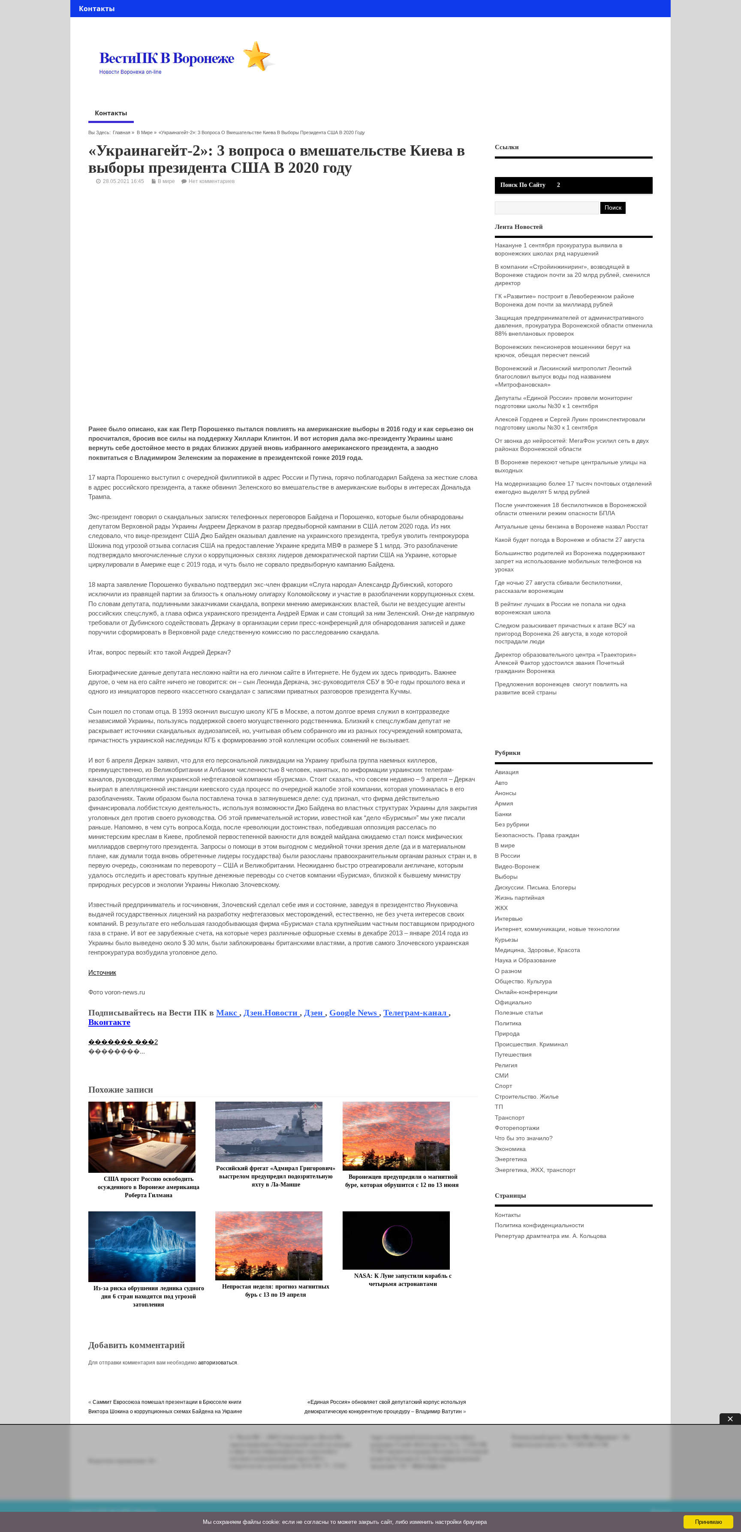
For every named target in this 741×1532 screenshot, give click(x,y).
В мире (145, 132)
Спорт (503, 1086)
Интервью (509, 919)
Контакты (97, 8)
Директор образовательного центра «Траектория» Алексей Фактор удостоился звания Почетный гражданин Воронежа (565, 663)
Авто (501, 783)
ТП (499, 1107)
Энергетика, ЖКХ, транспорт (535, 1170)
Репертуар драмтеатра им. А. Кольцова (550, 1236)
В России (507, 856)
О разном (508, 971)
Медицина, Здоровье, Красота (537, 950)
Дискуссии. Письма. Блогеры (535, 887)
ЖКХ (501, 908)
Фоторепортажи (517, 1128)
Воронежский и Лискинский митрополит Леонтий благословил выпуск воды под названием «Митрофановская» (563, 376)
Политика (508, 1023)
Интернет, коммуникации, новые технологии (557, 929)
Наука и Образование (525, 960)
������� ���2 (123, 1041)
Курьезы (506, 940)
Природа (507, 1033)
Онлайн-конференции (526, 992)
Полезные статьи (519, 1012)
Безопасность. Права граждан (537, 835)
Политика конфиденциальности (539, 1225)
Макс (227, 1012)
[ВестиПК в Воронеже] (190, 91)
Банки (503, 814)
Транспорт (509, 1117)
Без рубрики (512, 824)
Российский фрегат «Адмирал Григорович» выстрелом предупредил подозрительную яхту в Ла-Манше (275, 1176)
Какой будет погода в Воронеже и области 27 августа (570, 540)
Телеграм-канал (416, 1012)
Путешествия (513, 1054)
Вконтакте (109, 1022)
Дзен (314, 1012)
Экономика (510, 1149)
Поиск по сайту (522, 185)
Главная (121, 132)
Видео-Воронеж (517, 866)
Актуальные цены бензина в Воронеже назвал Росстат (571, 526)
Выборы (506, 877)
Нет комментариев (212, 181)
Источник (102, 972)
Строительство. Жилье (527, 1096)
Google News (354, 1012)
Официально (513, 1002)
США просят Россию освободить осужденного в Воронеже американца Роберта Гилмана (148, 1187)
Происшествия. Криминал (531, 1044)
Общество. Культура (523, 981)
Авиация (507, 772)
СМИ (502, 1075)
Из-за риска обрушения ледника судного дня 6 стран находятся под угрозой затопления (148, 1296)
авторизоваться (217, 1363)
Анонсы (505, 793)
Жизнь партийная (520, 898)
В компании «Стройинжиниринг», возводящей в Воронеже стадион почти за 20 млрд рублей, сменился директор (572, 275)
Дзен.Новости (272, 1012)
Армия (504, 803)
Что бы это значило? (524, 1138)
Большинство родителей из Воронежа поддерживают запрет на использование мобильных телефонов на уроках (570, 561)
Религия (506, 1065)
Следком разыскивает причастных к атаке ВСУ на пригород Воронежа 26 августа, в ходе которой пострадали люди (565, 633)
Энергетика (511, 1159)
